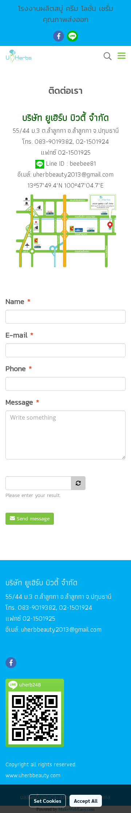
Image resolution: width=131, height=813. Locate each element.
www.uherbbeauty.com (32, 775)
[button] (105, 56)
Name (18, 301)
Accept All (86, 800)
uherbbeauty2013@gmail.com (73, 174)
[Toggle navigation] (122, 56)
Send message (32, 519)
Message (22, 402)
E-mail (19, 335)
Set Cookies (47, 800)
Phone (18, 368)
